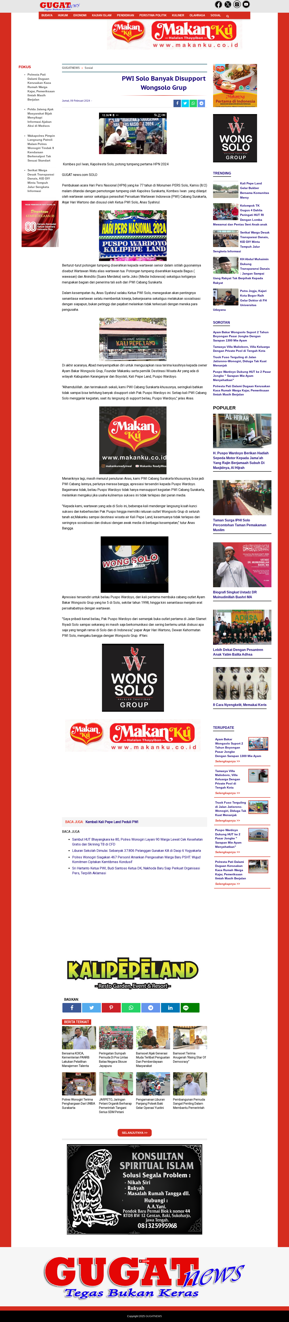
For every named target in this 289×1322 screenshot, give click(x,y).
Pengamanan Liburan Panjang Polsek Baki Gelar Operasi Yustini (150, 1103)
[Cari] (227, 16)
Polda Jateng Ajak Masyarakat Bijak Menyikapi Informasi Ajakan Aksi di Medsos (41, 117)
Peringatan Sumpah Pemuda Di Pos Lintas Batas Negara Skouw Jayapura (113, 1060)
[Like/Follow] (218, 7)
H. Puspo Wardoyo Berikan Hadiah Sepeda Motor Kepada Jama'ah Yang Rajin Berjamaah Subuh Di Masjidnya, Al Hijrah (241, 460)
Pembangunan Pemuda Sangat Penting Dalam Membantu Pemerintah (189, 1103)
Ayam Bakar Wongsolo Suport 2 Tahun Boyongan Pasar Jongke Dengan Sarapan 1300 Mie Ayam (241, 336)
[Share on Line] (190, 1008)
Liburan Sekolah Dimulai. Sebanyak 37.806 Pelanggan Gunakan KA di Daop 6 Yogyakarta (136, 851)
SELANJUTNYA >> (134, 1132)
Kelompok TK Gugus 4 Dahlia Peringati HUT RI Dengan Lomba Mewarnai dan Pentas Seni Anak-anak (240, 215)
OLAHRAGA (197, 15)
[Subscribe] (246, 7)
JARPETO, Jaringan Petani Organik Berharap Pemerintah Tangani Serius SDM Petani (115, 1106)
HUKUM (63, 15)
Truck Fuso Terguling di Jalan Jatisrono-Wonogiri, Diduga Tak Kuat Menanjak (240, 361)
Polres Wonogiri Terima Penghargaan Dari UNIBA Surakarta (78, 1103)
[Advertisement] (144, 1292)
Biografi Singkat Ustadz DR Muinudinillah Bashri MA (235, 594)
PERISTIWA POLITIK (153, 15)
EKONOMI (80, 15)
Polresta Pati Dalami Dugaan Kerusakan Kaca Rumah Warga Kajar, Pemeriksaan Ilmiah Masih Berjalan (41, 87)
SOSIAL (216, 15)
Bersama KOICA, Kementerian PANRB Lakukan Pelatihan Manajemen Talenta (75, 1060)
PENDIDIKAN (125, 15)
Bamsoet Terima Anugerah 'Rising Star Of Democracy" (189, 1057)
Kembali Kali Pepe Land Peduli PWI (111, 822)
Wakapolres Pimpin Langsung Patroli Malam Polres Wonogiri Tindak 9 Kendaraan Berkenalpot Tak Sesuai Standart (41, 148)
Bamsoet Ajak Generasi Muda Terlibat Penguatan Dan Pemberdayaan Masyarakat (153, 1060)
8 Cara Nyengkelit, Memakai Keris (240, 705)
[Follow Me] (228, 7)
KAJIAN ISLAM (101, 15)
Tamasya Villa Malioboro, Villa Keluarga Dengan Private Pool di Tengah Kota (227, 779)
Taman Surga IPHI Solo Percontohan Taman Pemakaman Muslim (239, 525)
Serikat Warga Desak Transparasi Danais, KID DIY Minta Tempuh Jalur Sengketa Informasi (241, 242)
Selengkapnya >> (227, 761)
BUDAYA (46, 15)
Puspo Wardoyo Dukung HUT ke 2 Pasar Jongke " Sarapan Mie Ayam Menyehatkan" (242, 376)
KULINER (178, 15)
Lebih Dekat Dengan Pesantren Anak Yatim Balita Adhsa (238, 652)
